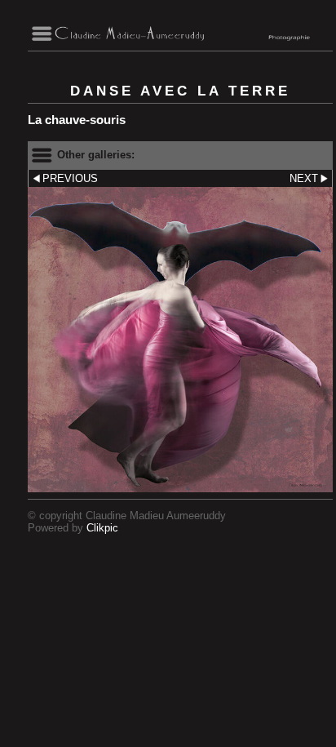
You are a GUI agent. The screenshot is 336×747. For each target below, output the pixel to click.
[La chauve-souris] (180, 339)
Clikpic (102, 528)
